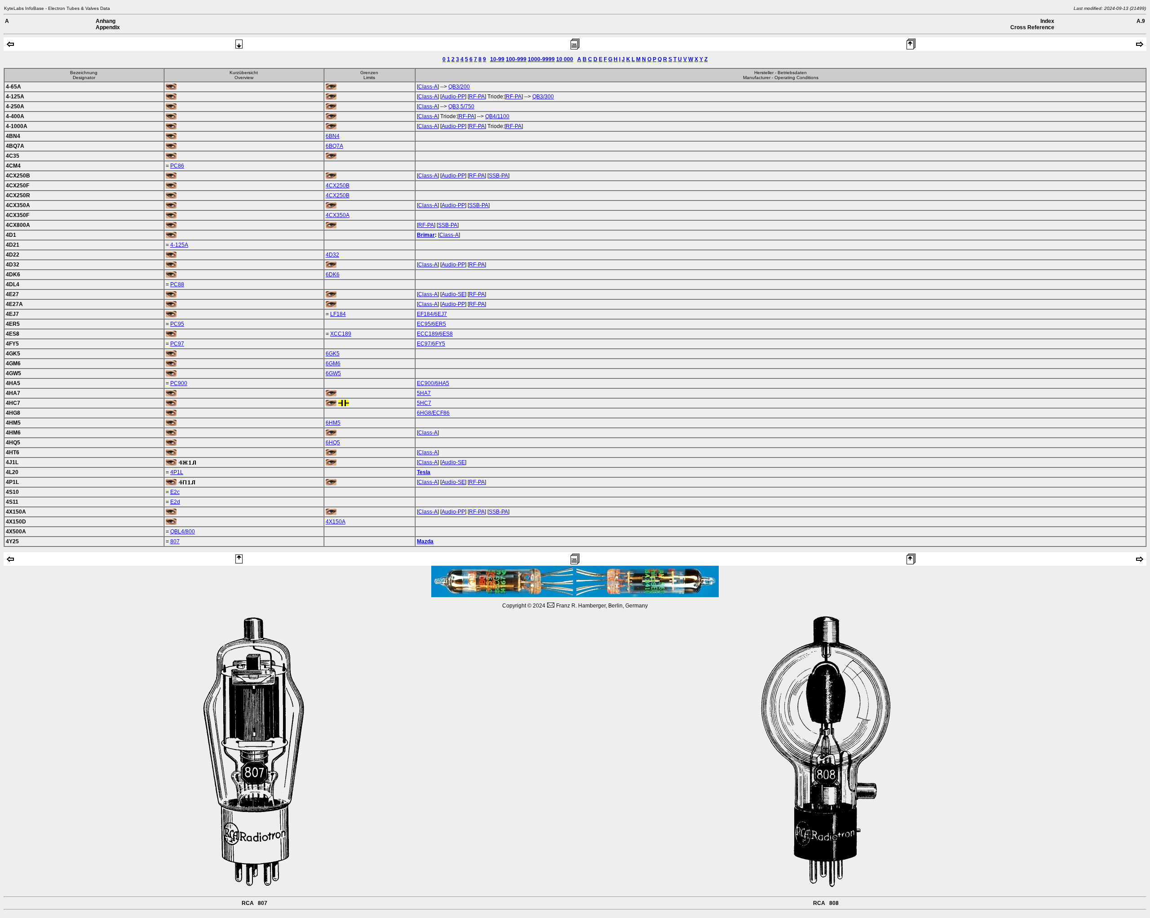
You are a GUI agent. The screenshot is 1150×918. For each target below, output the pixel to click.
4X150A (335, 522)
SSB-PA (498, 176)
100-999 (516, 59)
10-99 (497, 59)
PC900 (178, 383)
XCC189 (340, 334)
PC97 (177, 344)
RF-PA (477, 96)
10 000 (564, 59)
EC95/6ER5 (431, 324)
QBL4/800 (182, 531)
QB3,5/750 (461, 106)
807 (175, 541)
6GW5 (333, 373)
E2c (175, 492)
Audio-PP (453, 96)
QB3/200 (459, 87)
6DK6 (333, 274)
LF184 (338, 314)
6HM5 (333, 423)
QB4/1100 (497, 116)
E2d (175, 502)
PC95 (177, 324)
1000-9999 (541, 59)
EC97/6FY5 (431, 344)
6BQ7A (334, 146)
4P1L (176, 472)
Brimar (426, 235)
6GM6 (333, 363)
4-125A (179, 245)
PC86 (177, 166)
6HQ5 (333, 442)
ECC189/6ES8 (435, 334)
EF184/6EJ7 (432, 314)
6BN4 (333, 136)
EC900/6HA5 (433, 383)
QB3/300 (543, 96)
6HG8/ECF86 (433, 413)
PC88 (177, 284)
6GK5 (333, 353)
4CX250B (337, 185)
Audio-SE (453, 294)
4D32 (332, 255)
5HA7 (424, 393)
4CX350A (337, 215)
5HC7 (424, 403)
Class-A (428, 87)
